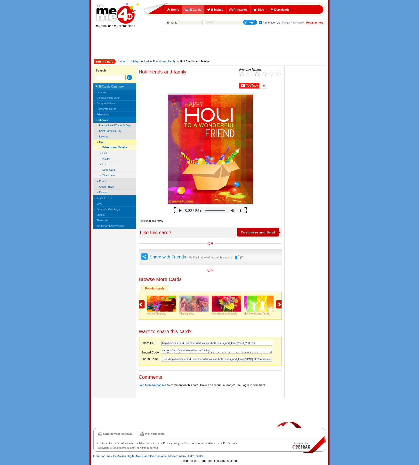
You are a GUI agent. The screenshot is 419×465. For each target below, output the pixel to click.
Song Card (108, 169)
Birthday (101, 92)
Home (175, 9)
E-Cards (195, 9)
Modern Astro (177, 456)
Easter (103, 192)
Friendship (103, 114)
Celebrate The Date (108, 97)
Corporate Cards (106, 108)
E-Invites (217, 9)
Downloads (282, 9)
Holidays (135, 61)
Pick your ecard (155, 433)
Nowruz (103, 136)
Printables (241, 9)
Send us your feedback (117, 433)
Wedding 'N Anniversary (111, 225)
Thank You (108, 175)
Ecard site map (125, 443)
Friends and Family (164, 61)
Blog (261, 9)
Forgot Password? (293, 22)
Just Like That (105, 198)
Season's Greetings (108, 209)
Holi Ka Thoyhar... (156, 313)
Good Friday (106, 186)
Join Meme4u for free (153, 385)
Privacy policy (171, 443)
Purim (102, 181)
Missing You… (187, 313)
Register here (314, 22)
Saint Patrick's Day (110, 130)
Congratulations (106, 103)
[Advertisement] (209, 45)
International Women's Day (115, 125)
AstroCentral (196, 456)
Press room (230, 443)
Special (101, 214)
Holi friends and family (224, 313)
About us (213, 443)
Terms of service (194, 443)
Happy (106, 158)
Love (105, 164)
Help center (105, 443)
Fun (104, 153)
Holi (146, 61)
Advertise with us (149, 443)
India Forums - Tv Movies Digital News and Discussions (129, 456)
